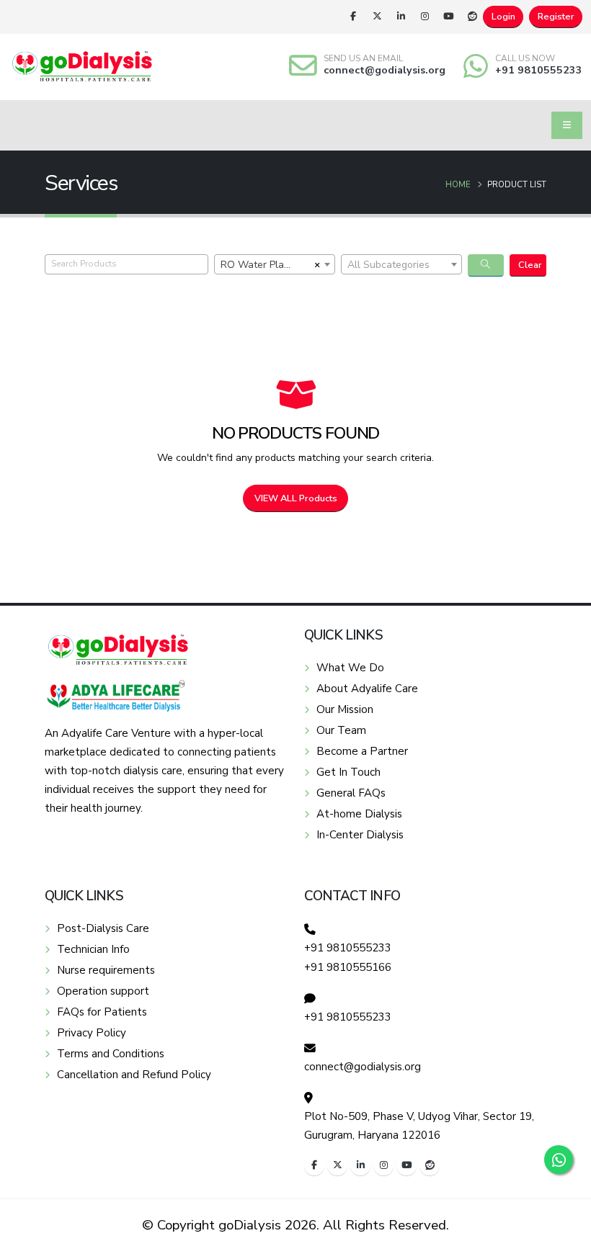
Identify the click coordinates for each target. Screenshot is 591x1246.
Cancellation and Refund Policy (134, 1074)
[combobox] (274, 264)
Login (503, 16)
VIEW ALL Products (295, 498)
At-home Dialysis (359, 814)
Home (458, 184)
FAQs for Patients (102, 1012)
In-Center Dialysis (360, 835)
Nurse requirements (106, 970)
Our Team (341, 730)
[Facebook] (353, 16)
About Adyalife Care (367, 688)
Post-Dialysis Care (103, 928)
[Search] (486, 265)
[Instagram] (424, 16)
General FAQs (351, 793)
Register (556, 16)
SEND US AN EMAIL (363, 58)
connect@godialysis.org (384, 70)
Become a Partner (362, 751)
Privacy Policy (91, 1033)
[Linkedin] (401, 16)
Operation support (103, 991)
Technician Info (93, 949)
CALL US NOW (525, 58)
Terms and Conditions (110, 1053)
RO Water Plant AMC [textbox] (265, 265)
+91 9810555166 (347, 967)
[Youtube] (448, 16)
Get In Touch (348, 772)
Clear (530, 265)
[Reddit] (472, 16)
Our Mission (344, 709)
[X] (377, 16)
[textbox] (401, 265)
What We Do (350, 667)
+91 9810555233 (538, 70)
